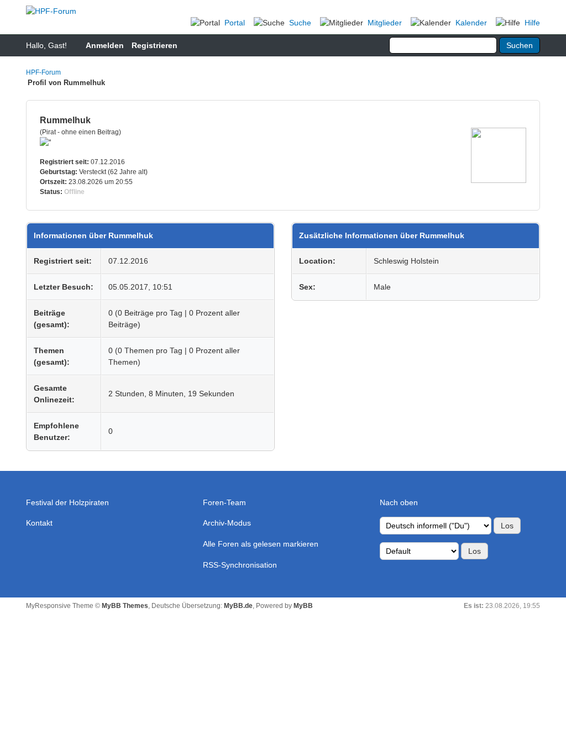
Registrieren (154, 45)
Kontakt (39, 522)
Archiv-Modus (227, 522)
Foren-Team (224, 502)
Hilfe (532, 22)
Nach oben (399, 502)
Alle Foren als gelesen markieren (260, 543)
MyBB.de (238, 606)
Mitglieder (385, 22)
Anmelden (105, 45)
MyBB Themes (125, 606)
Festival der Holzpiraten (67, 502)
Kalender (471, 22)
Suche (300, 22)
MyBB (303, 606)
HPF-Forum (43, 72)
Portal (234, 22)
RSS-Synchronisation (240, 564)
